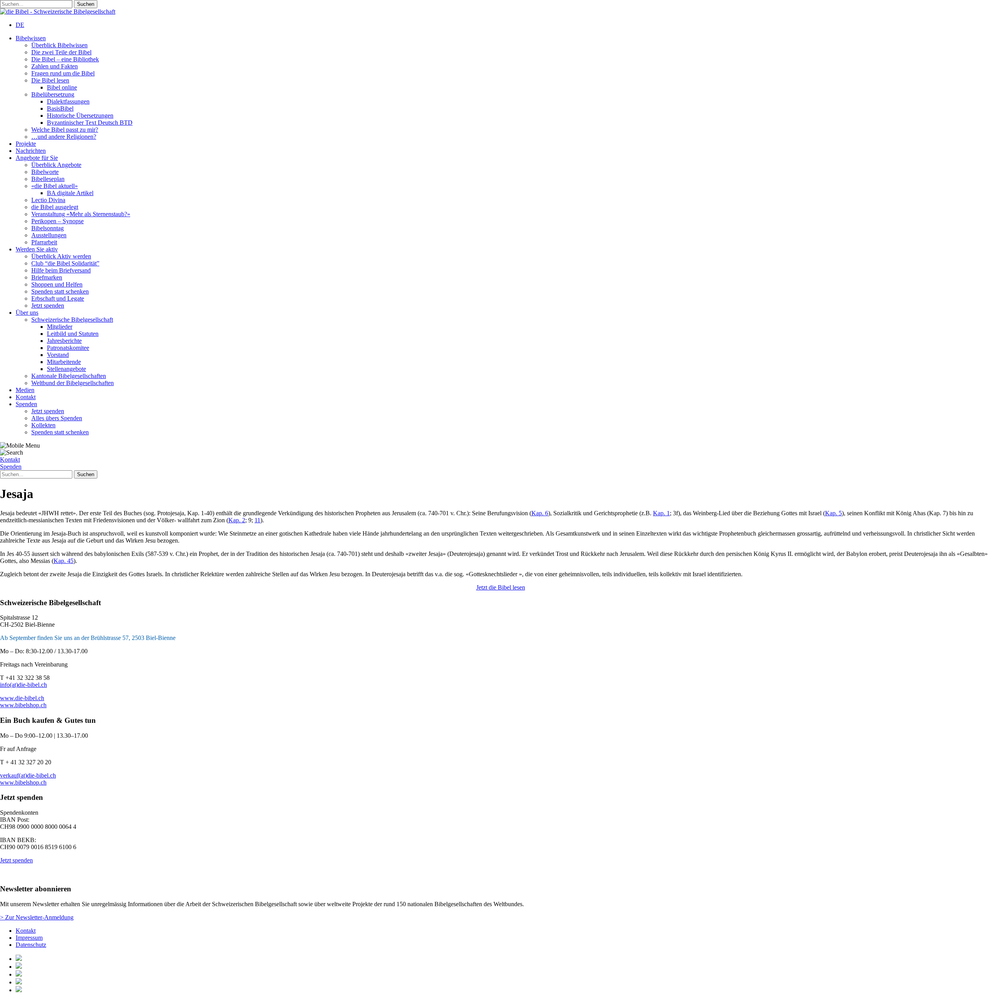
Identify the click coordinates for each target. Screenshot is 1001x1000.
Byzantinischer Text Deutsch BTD (90, 122)
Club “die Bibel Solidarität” (65, 263)
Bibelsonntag (47, 228)
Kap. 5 (833, 513)
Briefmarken (46, 277)
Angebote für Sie (37, 157)
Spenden (26, 404)
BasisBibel (60, 108)
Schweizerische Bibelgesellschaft (72, 319)
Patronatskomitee (68, 347)
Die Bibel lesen (50, 80)
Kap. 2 (236, 520)
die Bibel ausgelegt (54, 207)
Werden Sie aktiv (37, 249)
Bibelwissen (31, 38)
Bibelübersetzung (52, 94)
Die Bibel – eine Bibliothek (65, 59)
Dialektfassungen (68, 101)
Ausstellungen (48, 235)
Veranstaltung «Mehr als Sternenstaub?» (80, 214)
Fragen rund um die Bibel (63, 73)
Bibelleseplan (48, 179)
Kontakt (26, 397)
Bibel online (62, 87)
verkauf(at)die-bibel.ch (28, 775)
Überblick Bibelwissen (59, 45)
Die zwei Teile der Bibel (61, 52)
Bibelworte (45, 171)
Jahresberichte (64, 340)
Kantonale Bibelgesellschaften (68, 376)
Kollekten (43, 425)
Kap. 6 (539, 513)
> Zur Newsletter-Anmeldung (37, 917)
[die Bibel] (57, 11)
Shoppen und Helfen (57, 284)
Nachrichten (31, 150)
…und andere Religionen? (63, 136)
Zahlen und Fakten (54, 66)
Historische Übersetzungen (80, 115)
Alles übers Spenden (56, 418)
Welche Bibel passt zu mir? (64, 129)
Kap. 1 (661, 513)
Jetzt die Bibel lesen (500, 587)
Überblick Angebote (56, 164)
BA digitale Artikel (70, 193)
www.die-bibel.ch (22, 698)
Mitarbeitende (64, 361)
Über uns (27, 312)
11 (257, 520)
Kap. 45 (64, 560)
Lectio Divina (48, 200)
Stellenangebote (66, 369)
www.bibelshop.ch (23, 705)
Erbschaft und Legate (57, 298)
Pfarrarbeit (44, 242)
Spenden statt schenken (60, 291)
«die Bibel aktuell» (54, 186)
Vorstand (58, 354)
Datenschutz (31, 944)
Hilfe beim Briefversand (61, 270)
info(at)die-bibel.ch (23, 684)
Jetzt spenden (47, 305)
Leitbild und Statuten (73, 333)
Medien (25, 390)
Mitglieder (59, 326)
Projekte (26, 143)
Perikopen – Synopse (57, 221)
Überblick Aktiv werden (61, 256)
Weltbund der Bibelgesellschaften (72, 383)
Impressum (29, 937)
